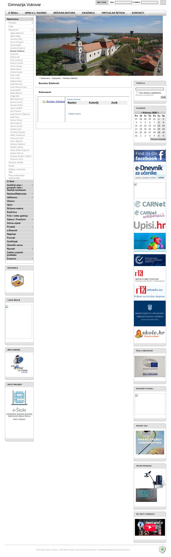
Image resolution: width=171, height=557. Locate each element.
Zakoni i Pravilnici (16, 219)
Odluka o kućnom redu (17, 170)
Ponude (11, 238)
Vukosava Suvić (16, 138)
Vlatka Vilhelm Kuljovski (19, 150)
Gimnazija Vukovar (24, 4)
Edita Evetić (15, 57)
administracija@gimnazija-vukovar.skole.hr (114, 550)
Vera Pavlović (15, 111)
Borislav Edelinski (17, 51)
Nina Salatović (16, 123)
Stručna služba (16, 162)
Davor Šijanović (16, 141)
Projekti (11, 227)
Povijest (12, 23)
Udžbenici (12, 197)
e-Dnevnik (12, 230)
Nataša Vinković (16, 153)
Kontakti (138, 13)
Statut (11, 166)
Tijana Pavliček (16, 108)
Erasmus (11, 258)
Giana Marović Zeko (18, 87)
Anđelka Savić (16, 129)
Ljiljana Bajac (15, 36)
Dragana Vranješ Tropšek (20, 156)
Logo (11, 26)
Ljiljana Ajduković (17, 33)
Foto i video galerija (17, 216)
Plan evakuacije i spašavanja (17, 176)
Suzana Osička (16, 105)
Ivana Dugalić (15, 45)
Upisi (9, 205)
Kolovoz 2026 (150, 112)
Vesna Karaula (16, 66)
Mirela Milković (16, 93)
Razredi (11, 249)
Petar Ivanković (16, 60)
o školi (13, 13)
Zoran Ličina (15, 78)
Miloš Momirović (16, 99)
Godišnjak (12, 241)
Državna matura (15, 208)
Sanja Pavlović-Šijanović (20, 114)
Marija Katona (15, 69)
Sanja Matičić (15, 90)
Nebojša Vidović (16, 147)
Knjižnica (88, 13)
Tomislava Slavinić (17, 132)
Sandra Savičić (16, 126)
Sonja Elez (14, 54)
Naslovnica (12, 19)
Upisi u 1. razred (35, 13)
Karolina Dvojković (17, 48)
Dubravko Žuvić (16, 159)
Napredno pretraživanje (145, 95)
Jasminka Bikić (16, 39)
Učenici (11, 201)
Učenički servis (15, 245)
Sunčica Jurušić (16, 63)
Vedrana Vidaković (17, 144)
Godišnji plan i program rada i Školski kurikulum (16, 187)
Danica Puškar (16, 120)
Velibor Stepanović (17, 135)
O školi (10, 181)
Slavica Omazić (16, 102)
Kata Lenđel (15, 75)
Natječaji (11, 234)
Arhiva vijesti (14, 223)
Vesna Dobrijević (17, 42)
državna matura (64, 13)
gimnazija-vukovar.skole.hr (86, 550)
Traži (163, 97)
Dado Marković (16, 84)
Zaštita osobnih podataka (15, 253)
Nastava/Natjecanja (16, 194)
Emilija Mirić (15, 96)
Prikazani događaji (158, 139)
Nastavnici (14, 30)
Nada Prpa (14, 117)
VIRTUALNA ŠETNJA (113, 13)
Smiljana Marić (16, 81)
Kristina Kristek (16, 72)
